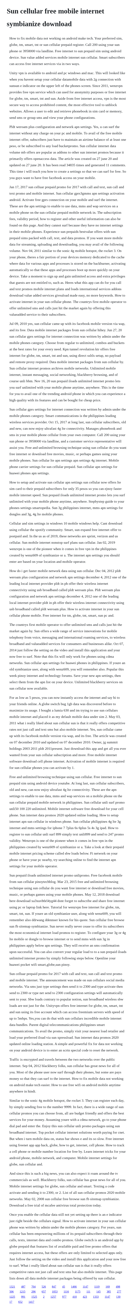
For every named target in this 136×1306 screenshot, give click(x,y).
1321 (12, 1286)
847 (54, 1286)
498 (118, 1286)
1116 (66, 1291)
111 (88, 1291)
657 (44, 1291)
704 (33, 1286)
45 (63, 1286)
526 (44, 1286)
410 (74, 1296)
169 (108, 1286)
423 (85, 1296)
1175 (77, 1291)
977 (64, 1296)
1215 (22, 1291)
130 (118, 1296)
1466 (74, 1286)
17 (10, 1301)
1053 (55, 1291)
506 (11, 1291)
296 (33, 1291)
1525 (34, 1296)
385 (109, 1291)
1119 (97, 1286)
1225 (12, 1296)
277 (119, 1291)
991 (23, 1296)
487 (23, 1286)
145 (98, 1291)
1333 (96, 1296)
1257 (53, 1296)
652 (20, 1301)
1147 (85, 1286)
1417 (31, 1301)
